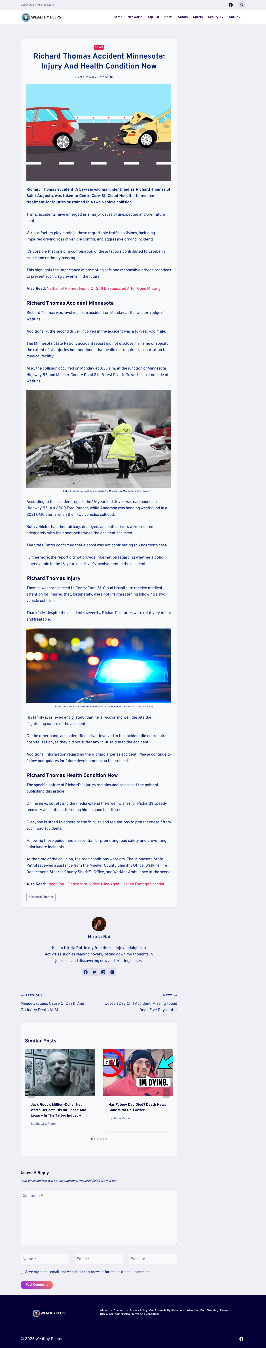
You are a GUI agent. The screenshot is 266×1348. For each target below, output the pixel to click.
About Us (106, 1310)
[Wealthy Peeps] (41, 17)
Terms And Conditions (145, 1314)
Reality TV (215, 17)
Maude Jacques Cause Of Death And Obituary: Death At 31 (52, 1003)
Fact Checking (209, 1310)
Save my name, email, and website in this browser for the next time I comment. (87, 1272)
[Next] (166, 1093)
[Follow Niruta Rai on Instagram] (103, 972)
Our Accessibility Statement (166, 1310)
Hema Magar (121, 1118)
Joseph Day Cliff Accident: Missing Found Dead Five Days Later (141, 1003)
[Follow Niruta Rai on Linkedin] (112, 972)
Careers (225, 1310)
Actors (183, 17)
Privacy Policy (138, 1310)
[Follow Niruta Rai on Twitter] (94, 972)
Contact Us (121, 1310)
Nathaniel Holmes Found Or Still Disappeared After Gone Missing (104, 288)
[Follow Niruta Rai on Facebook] (86, 972)
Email (83, 1259)
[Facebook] (231, 5)
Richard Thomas (41, 897)
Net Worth (135, 17)
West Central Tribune (142, 706)
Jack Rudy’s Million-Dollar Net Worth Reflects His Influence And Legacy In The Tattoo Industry (58, 1110)
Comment (33, 1195)
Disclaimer (106, 1314)
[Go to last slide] (31, 1093)
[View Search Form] (241, 4)
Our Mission (122, 1314)
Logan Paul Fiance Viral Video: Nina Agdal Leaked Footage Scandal (105, 884)
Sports (198, 17)
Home (117, 17)
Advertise (192, 1310)
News (168, 17)
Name (29, 1259)
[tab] (92, 1139)
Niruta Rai (87, 77)
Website (138, 1259)
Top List (153, 17)
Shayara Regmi (45, 1124)
